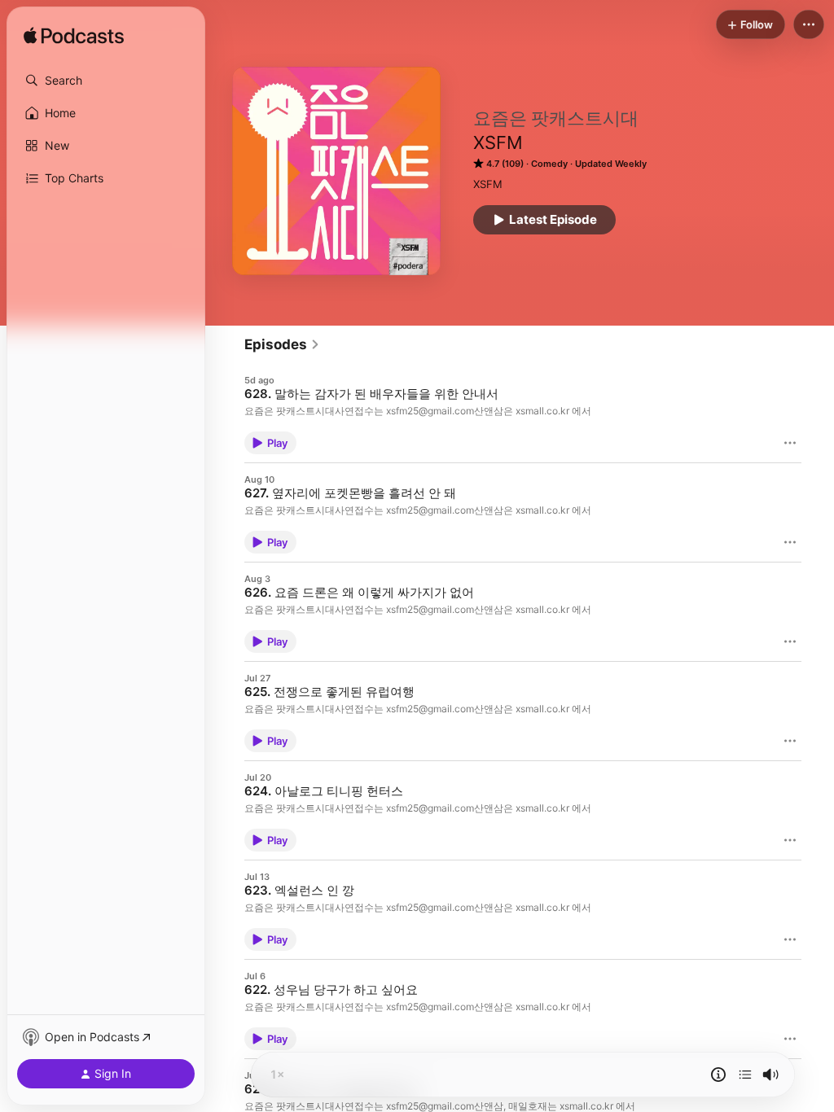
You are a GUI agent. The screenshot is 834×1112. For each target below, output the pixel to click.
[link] (282, 344)
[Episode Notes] (718, 1074)
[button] (106, 80)
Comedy (549, 163)
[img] (74, 36)
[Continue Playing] (745, 1074)
